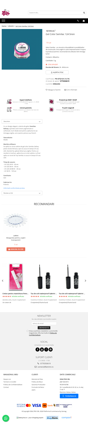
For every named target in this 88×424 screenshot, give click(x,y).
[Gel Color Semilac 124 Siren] (22, 49)
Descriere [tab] (7, 121)
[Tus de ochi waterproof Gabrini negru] (44, 277)
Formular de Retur (38, 387)
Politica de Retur (37, 382)
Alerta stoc (58, 72)
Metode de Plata (37, 379)
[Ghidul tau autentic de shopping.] (66, 417)
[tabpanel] (22, 49)
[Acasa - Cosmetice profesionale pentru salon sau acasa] (13, 13)
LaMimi (15, 236)
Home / (5, 26)
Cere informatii (71, 90)
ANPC (34, 390)
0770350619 (45, 363)
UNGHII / (11, 26)
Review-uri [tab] (8, 193)
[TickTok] (46, 350)
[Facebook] (38, 350)
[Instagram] (51, 350)
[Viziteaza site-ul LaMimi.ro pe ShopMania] (52, 417)
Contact (6, 387)
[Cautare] (84, 13)
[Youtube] (42, 350)
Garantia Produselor (38, 385)
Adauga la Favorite (54, 90)
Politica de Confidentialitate (12, 385)
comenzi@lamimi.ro (45, 367)
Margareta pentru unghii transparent (15, 239)
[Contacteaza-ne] (78, 20)
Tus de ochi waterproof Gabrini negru (45, 293)
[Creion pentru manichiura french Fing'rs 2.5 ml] (16, 277)
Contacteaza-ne (70, 396)
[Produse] (4, 21)
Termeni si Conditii (9, 382)
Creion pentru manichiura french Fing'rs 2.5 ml (21, 293)
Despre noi (7, 379)
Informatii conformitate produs (14, 188)
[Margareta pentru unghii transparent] (16, 221)
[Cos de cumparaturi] (83, 20)
